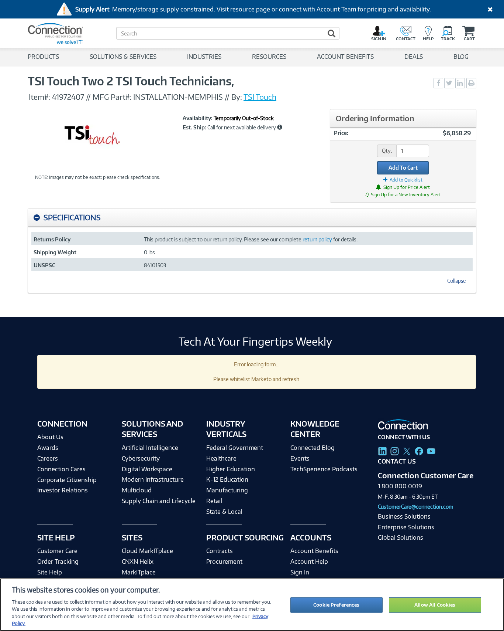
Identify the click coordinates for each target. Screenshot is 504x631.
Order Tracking (58, 561)
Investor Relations (62, 490)
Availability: (198, 118)
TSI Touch (260, 97)
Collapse (456, 281)
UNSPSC (44, 265)
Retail (214, 501)
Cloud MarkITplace (147, 550)
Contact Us (397, 461)
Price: (341, 133)
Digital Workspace (147, 469)
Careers (47, 458)
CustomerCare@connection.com (415, 506)
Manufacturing (227, 490)
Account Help (309, 561)
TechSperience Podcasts (324, 469)
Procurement (224, 561)
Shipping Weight (55, 252)
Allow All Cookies (434, 605)
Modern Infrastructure (153, 479)
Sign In (299, 572)
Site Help (49, 572)
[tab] (252, 217)
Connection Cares (61, 469)
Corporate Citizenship (67, 480)
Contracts (219, 550)
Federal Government (234, 447)
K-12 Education (227, 479)
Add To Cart (403, 167)
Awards (47, 447)
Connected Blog (312, 447)
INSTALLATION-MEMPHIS (179, 97)
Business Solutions (404, 516)
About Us (50, 437)
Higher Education (230, 469)
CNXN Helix (137, 561)
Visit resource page (243, 9)
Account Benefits (314, 550)
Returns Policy (52, 239)
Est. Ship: (194, 127)
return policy (317, 239)
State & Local (224, 511)
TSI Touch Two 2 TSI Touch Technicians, (131, 81)
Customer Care (57, 550)
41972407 (68, 97)
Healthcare (221, 458)
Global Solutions (400, 537)
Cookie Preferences (336, 605)
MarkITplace (139, 572)
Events (300, 458)
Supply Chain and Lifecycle (159, 501)
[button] (279, 127)
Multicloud (137, 490)
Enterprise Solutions (406, 527)
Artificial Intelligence (150, 447)
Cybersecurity (141, 458)
